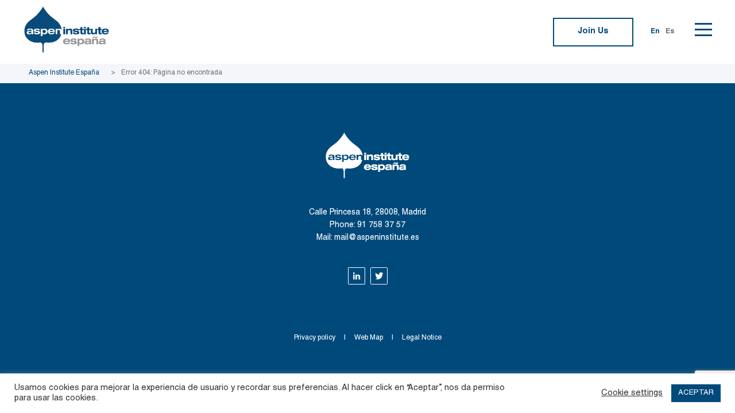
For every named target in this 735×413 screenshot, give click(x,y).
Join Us (593, 32)
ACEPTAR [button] (696, 393)
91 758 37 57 (381, 225)
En (655, 31)
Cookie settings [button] (632, 393)
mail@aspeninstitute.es (376, 238)
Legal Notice (422, 337)
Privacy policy (314, 337)
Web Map (368, 337)
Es (670, 31)
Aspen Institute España (64, 72)
